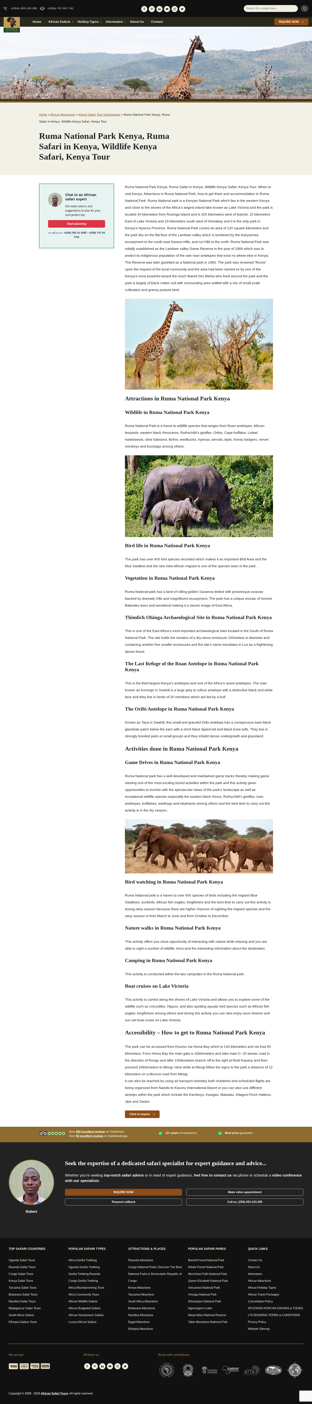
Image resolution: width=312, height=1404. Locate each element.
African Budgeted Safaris (84, 1308)
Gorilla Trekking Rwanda (84, 1273)
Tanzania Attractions (141, 1294)
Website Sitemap (259, 1328)
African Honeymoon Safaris (86, 1315)
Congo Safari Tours (21, 1273)
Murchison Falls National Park (207, 1273)
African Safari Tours (54, 1393)
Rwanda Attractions (140, 1260)
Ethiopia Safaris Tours (23, 1321)
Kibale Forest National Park (206, 1267)
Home (37, 21)
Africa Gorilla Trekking (82, 1260)
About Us (137, 21)
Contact (157, 21)
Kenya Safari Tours (21, 1280)
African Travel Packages (263, 1294)
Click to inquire (140, 1114)
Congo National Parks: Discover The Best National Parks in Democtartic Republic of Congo (155, 1274)
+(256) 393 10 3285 (75, 232)
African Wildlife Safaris (83, 1301)
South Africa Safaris (21, 1315)
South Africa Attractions (143, 1301)
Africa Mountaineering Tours (86, 1287)
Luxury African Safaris (82, 1321)
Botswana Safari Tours (23, 1294)
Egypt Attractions (139, 1321)
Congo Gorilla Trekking (83, 1280)
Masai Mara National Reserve (207, 1315)
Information (114, 21)
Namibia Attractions (140, 1315)
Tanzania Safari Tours (22, 1287)
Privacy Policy (257, 1321)
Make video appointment (245, 1192)
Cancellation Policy (260, 1301)
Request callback (123, 1201)
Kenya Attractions (139, 1287)
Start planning (76, 223)
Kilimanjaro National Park (204, 1301)
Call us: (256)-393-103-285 (244, 1201)
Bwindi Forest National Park (206, 1260)
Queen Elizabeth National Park (208, 1280)
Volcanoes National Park (204, 1287)
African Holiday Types (262, 1287)
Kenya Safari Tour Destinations (99, 114)
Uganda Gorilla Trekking (84, 1267)
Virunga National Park (202, 1294)
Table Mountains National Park (208, 1321)
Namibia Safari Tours (22, 1301)
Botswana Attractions (141, 1308)
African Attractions (62, 114)
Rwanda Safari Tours (22, 1267)
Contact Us (255, 1260)
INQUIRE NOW (289, 21)
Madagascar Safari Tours (25, 1308)
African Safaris (59, 21)
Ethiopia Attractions (140, 1328)
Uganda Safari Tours (22, 1260)
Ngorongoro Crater (200, 1308)
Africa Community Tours (83, 1294)
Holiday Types (88, 21)
